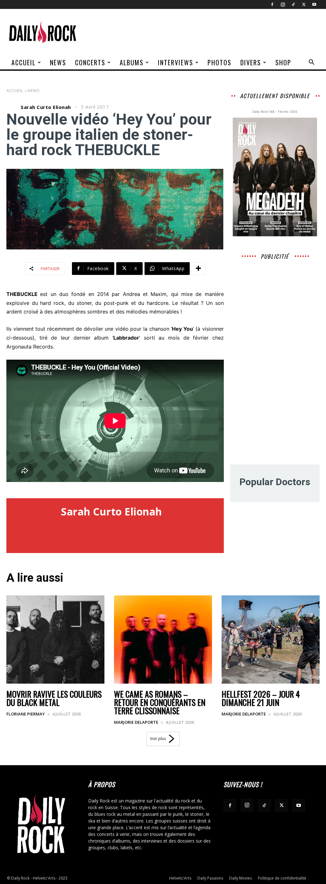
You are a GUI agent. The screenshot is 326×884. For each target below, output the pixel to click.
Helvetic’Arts (180, 878)
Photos (219, 62)
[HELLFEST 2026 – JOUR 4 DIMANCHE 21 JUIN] (271, 639)
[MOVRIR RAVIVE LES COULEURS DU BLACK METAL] (55, 639)
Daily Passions (210, 878)
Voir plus (158, 738)
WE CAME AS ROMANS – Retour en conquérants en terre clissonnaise (159, 702)
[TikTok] (293, 4)
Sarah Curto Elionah (46, 107)
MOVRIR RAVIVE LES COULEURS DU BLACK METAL (54, 698)
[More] (198, 268)
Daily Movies (240, 878)
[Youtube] (314, 4)
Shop (283, 62)
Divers (250, 62)
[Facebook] (272, 4)
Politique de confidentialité (282, 878)
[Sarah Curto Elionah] (12, 107)
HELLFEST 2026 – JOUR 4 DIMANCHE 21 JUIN (261, 698)
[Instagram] (282, 4)
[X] (303, 4)
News (58, 62)
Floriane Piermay (25, 714)
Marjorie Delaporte (136, 722)
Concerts (90, 62)
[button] (311, 63)
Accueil (23, 62)
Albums (132, 62)
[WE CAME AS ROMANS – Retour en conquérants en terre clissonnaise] (163, 639)
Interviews (175, 62)
